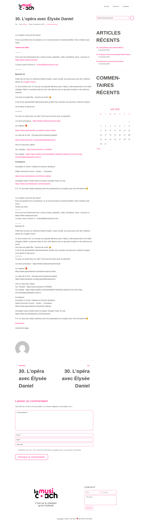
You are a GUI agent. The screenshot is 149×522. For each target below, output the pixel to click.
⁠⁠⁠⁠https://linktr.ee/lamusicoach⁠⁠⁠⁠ (26, 60)
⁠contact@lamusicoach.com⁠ (47, 65)
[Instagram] (50, 511)
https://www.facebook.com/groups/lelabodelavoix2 (35, 140)
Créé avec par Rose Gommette (80, 519)
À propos (126, 6)
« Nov (98, 149)
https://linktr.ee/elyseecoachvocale (46, 121)
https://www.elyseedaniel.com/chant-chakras (33, 176)
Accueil (106, 6)
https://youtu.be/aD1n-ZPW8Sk (39, 149)
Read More (19, 323)
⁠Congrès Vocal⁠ (29, 82)
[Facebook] (41, 511)
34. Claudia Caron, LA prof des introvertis (109, 61)
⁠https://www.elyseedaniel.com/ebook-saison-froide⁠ (35, 130)
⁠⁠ (22, 47)
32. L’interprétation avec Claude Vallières (109, 47)
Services (116, 6)
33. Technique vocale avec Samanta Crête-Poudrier (113, 54)
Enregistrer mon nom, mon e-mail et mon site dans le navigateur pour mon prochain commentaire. (49, 450)
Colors (25, 24)
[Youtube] (46, 511)
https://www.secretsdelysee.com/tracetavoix (32, 184)
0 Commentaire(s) (52, 24)
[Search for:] (112, 18)
